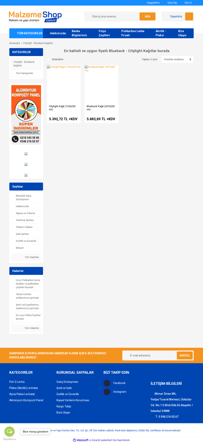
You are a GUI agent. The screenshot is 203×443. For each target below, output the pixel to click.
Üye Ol (188, 2)
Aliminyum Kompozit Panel (26, 400)
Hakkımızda (58, 33)
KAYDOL (185, 355)
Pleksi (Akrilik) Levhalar (23, 388)
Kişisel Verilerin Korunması (72, 400)
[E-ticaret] (101, 440)
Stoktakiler (57, 59)
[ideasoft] (81, 440)
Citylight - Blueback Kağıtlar (38, 43)
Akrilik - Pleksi (161, 33)
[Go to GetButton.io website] (9, 439)
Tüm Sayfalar (31, 257)
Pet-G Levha (17, 381)
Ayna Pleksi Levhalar (22, 394)
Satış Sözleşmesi (67, 381)
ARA (147, 16)
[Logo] (35, 16)
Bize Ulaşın (182, 33)
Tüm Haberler (31, 328)
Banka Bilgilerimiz (79, 33)
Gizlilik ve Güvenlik (67, 394)
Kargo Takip (63, 406)
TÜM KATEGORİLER (29, 33)
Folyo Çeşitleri (104, 33)
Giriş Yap (172, 2)
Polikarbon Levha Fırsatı (132, 33)
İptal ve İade (64, 388)
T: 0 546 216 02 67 (167, 416)
